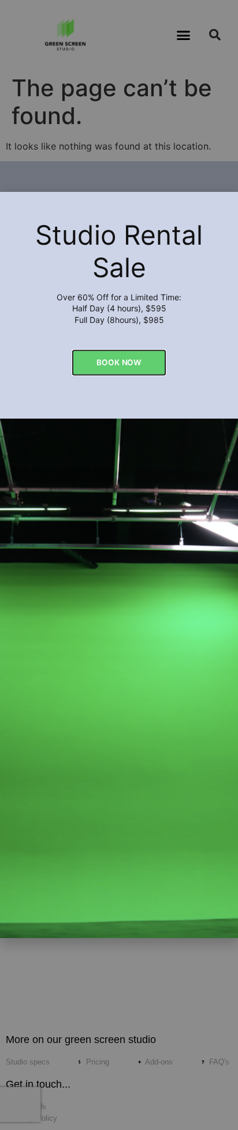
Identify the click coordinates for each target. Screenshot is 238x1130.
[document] (119, 565)
